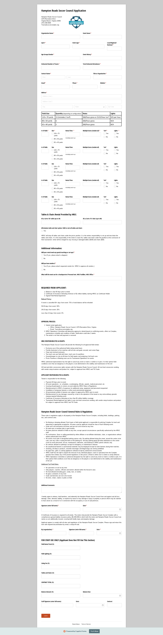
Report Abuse (76, 624)
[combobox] (89, 107)
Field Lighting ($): (46, 554)
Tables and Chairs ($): (47, 573)
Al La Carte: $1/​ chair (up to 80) (92, 219)
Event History (90, 54)
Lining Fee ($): (45, 563)
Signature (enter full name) (52, 506)
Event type (79, 43)
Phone (77, 83)
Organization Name (50, 33)
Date (87, 506)
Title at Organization (102, 73)
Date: (77, 601)
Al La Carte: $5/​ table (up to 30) (50, 219)
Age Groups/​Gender (50, 54)
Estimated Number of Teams (53, 64)
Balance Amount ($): (47, 592)
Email (46, 83)
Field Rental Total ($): (47, 544)
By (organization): (50, 529)
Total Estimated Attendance (94, 64)
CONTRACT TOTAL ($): (47, 582)
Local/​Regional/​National (113, 44)
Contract (109, 601)
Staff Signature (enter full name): (51, 601)
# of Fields (45, 131)
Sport (46, 43)
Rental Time (72, 131)
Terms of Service (86, 624)
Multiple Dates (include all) (92, 131)
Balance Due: (87, 592)
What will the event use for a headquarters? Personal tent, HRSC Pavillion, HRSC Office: (70, 274)
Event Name (89, 33)
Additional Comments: (48, 485)
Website (105, 83)
